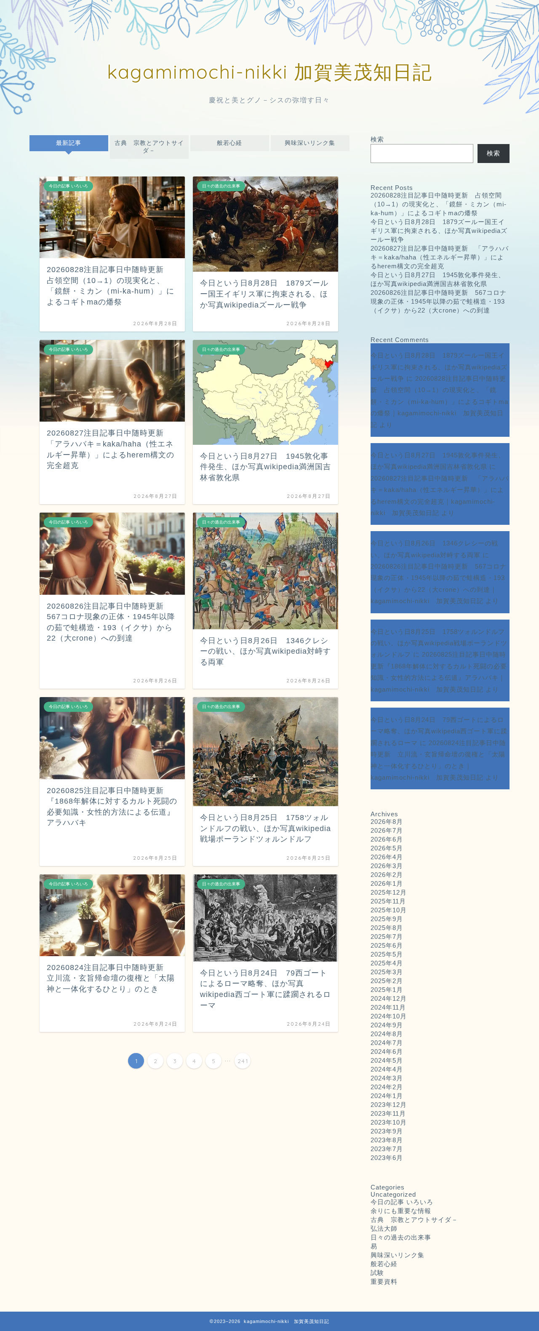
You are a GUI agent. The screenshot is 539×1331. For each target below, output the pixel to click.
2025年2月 (387, 980)
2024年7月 (387, 1042)
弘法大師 (387, 1228)
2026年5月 (387, 848)
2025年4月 (387, 963)
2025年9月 (387, 918)
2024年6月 (387, 1051)
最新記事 (68, 143)
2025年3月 (387, 972)
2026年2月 (387, 874)
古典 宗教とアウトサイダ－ (149, 147)
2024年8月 (387, 1033)
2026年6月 (387, 839)
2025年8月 (387, 927)
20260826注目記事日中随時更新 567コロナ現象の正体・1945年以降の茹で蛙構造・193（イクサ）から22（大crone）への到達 (439, 301)
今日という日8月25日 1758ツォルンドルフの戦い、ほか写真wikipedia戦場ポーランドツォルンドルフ (439, 643)
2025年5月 (387, 954)
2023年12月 (389, 1104)
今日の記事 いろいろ (402, 1201)
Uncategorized (393, 1194)
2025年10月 (389, 910)
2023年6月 (387, 1157)
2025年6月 (387, 945)
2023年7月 (387, 1148)
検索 (377, 139)
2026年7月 (387, 830)
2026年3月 (387, 865)
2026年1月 (387, 883)
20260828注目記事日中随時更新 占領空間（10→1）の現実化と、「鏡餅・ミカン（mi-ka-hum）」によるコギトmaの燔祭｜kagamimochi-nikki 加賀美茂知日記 (439, 401)
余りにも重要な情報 (401, 1210)
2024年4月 (387, 1069)
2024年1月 (387, 1095)
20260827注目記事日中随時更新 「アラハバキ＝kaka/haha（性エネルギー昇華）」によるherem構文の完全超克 (440, 257)
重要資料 (384, 1281)
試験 (377, 1272)
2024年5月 (387, 1060)
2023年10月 (389, 1122)
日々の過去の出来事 (401, 1237)
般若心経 (229, 143)
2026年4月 (387, 857)
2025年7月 (387, 936)
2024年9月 (387, 1025)
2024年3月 (387, 1078)
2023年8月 (387, 1140)
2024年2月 (387, 1086)
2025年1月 (387, 989)
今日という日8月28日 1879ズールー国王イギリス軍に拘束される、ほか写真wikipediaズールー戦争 (439, 230)
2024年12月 (389, 998)
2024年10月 (389, 1016)
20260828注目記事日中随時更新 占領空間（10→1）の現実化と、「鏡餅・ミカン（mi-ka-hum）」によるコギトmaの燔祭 (439, 204)
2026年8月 (387, 821)
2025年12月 (389, 892)
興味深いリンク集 (310, 143)
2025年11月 (388, 901)
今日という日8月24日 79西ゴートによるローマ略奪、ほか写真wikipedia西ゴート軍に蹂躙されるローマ (439, 731)
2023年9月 (387, 1131)
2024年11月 (388, 1007)
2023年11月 (388, 1113)
